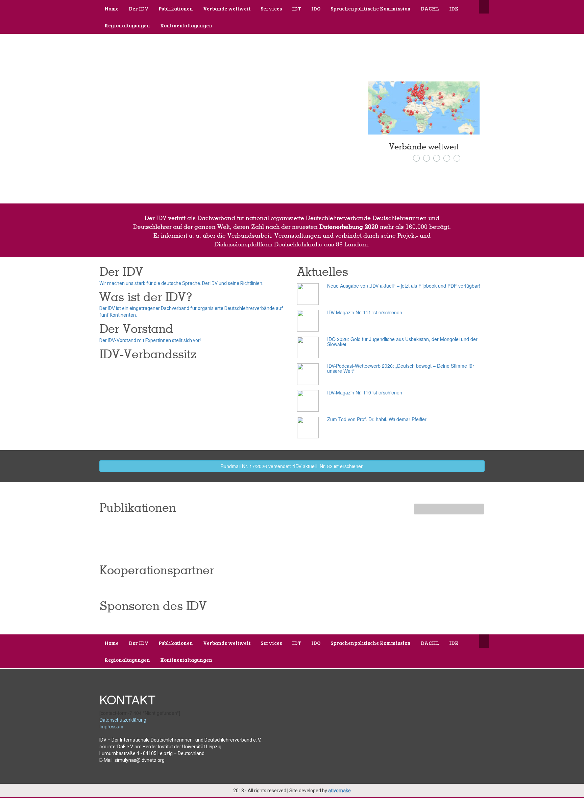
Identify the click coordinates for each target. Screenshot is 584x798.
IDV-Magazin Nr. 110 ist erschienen (364, 392)
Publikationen (176, 8)
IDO (315, 8)
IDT (296, 8)
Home (111, 8)
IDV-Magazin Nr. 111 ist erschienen (364, 312)
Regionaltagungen (127, 25)
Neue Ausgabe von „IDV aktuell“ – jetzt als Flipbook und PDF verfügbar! (403, 285)
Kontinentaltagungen (186, 25)
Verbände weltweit (226, 8)
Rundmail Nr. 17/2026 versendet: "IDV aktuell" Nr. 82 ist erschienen (292, 466)
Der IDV (138, 8)
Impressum (111, 726)
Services (271, 8)
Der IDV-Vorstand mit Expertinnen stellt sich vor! (150, 340)
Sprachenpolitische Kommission (371, 8)
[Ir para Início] (147, 37)
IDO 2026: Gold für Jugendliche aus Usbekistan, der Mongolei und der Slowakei (402, 341)
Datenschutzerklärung (122, 719)
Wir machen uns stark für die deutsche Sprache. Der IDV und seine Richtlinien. (181, 283)
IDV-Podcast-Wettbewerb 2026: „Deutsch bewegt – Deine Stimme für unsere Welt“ (400, 368)
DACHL (430, 8)
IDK (454, 8)
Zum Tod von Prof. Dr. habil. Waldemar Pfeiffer (377, 419)
